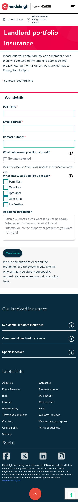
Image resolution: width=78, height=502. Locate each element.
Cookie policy (10, 427)
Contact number (14, 137)
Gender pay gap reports (53, 421)
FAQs (42, 408)
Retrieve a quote (48, 389)
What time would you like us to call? (27, 176)
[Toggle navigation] (74, 6)
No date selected (19, 158)
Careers (7, 402)
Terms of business (49, 427)
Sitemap (7, 434)
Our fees (7, 421)
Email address (13, 122)
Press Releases (11, 389)
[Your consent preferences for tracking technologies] (71, 495)
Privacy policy (10, 408)
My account (45, 395)
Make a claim (46, 402)
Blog (5, 395)
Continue (13, 253)
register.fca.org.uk (11, 480)
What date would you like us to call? (27, 152)
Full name (10, 106)
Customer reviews (49, 415)
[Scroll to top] (35, 494)
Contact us (45, 383)
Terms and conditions (14, 415)
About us (7, 383)
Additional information (17, 212)
